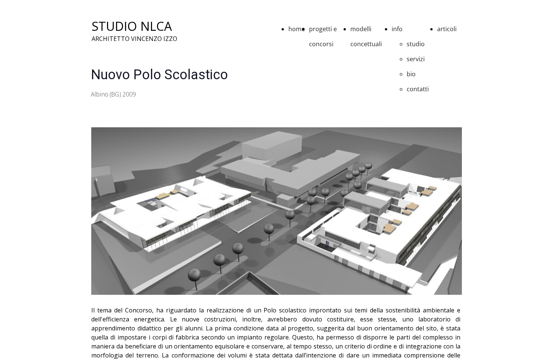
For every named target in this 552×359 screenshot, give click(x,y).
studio (416, 44)
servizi (416, 59)
